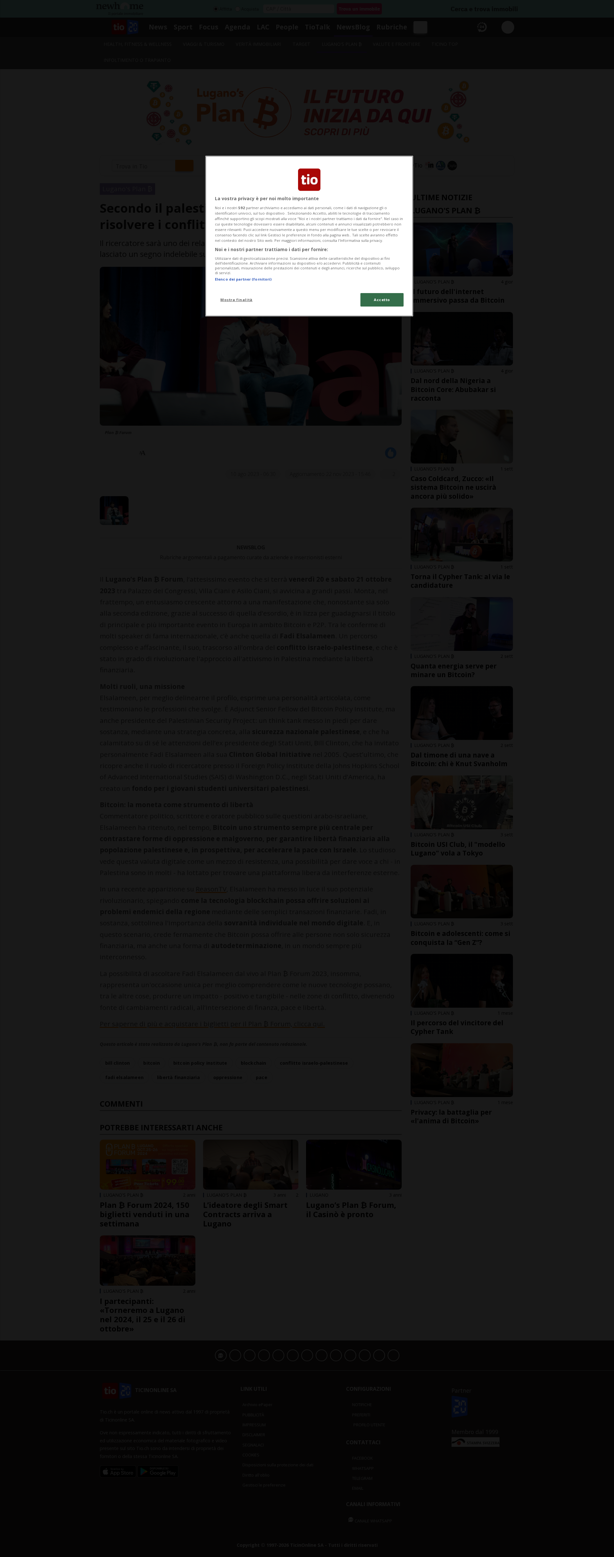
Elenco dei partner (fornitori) (243, 279)
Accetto (382, 299)
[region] (309, 236)
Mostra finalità (236, 299)
